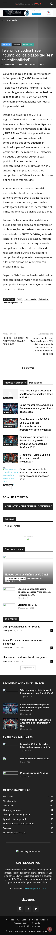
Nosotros (10, 920)
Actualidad (13, 20)
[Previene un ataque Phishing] (10, 776)
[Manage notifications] (49, 929)
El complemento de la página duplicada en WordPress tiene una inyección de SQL (35, 592)
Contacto (36, 923)
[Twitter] (36, 909)
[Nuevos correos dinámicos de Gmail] (28, 569)
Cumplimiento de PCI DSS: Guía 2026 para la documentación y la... (35, 723)
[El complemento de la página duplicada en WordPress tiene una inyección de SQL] (9, 591)
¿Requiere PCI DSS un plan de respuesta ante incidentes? (34, 458)
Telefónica (43, 299)
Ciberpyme (9, 64)
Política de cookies (21, 923)
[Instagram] (20, 909)
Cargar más (27, 667)
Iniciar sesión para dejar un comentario (28, 506)
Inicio (4, 20)
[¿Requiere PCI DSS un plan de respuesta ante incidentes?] (10, 458)
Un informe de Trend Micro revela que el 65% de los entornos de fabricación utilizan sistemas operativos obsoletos (41, 346)
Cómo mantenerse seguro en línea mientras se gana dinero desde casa (36, 408)
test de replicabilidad (13, 303)
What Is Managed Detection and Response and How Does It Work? (36, 394)
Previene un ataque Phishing (34, 773)
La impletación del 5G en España (21, 626)
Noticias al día (28, 45)
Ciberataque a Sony (27, 605)
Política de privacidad (38, 920)
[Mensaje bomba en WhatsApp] (10, 762)
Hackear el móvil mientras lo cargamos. (25, 657)
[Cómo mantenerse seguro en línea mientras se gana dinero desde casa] (10, 408)
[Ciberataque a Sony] (9, 607)
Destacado (16, 45)
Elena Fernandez (34, 578)
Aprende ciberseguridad (15, 578)
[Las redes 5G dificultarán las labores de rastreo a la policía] (10, 748)
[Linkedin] (28, 909)
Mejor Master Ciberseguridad (28, 926)
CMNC (19, 299)
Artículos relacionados (15, 383)
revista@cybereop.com (35, 888)
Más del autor (35, 383)
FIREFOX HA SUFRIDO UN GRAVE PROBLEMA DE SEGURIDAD (15, 341)
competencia (30, 299)
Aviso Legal (21, 920)
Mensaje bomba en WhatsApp (34, 758)
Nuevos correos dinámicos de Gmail (26, 574)
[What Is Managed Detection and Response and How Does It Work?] (10, 394)
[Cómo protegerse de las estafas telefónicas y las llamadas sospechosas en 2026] (10, 476)
